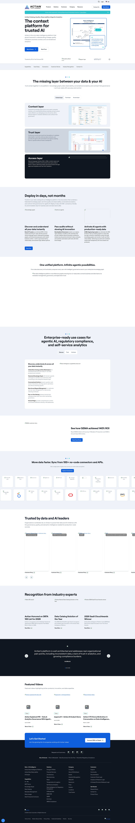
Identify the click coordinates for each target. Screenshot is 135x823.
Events (70, 774)
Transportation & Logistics (53, 782)
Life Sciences (50, 774)
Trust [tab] (67, 352)
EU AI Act (49, 799)
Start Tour (44, 49)
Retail (48, 779)
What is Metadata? (53, 757)
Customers (64, 7)
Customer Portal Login (96, 777)
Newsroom (71, 782)
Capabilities (28, 66)
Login (102, 1)
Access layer (77, 97)
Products (48, 7)
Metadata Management (31, 791)
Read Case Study (76, 440)
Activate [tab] (73, 352)
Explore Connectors (67, 470)
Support (93, 769)
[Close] (108, 12)
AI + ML (27, 781)
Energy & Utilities (51, 769)
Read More (27, 628)
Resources (80, 7)
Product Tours (94, 794)
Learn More (83, 12)
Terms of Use (28, 818)
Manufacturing (50, 777)
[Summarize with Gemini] (68, 752)
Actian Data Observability (31, 772)
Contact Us (96, 7)
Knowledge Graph (29, 786)
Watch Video (28, 726)
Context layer (60, 97)
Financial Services (51, 772)
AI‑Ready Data (50, 791)
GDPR (48, 796)
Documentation (95, 774)
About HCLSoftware (74, 772)
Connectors (45, 66)
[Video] (38, 702)
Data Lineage (28, 794)
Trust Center (72, 792)
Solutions (56, 7)
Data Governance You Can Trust (67, 757)
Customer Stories (55, 66)
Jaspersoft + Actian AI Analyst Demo (67, 717)
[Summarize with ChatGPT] (73, 752)
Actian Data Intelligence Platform (33, 769)
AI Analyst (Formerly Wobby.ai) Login (100, 782)
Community (94, 772)
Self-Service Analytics (52, 784)
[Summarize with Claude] (81, 752)
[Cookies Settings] (3, 820)
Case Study (37, 66)
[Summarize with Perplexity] (77, 752)
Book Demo (106, 7)
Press (70, 784)
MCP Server (28, 784)
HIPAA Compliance (51, 801)
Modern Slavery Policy (37, 818)
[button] (26, 577)
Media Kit (71, 779)
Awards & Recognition (74, 777)
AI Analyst (27, 774)
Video (26, 713)
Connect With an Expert (94, 740)
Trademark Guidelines (56, 818)
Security (70, 818)
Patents (64, 818)
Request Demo (94, 789)
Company (72, 7)
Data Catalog (28, 789)
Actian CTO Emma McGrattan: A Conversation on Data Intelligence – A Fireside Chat (96, 718)
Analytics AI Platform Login (98, 779)
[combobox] (107, 1)
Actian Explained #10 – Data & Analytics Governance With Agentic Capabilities (38, 718)
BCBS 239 (49, 794)
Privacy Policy (47, 818)
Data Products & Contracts (32, 796)
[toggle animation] (109, 59)
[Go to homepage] (33, 7)
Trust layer (68, 97)
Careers (71, 787)
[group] (37, 552)
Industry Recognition (68, 66)
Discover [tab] (61, 352)
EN (108, 1)
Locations (71, 789)
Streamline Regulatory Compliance (85, 757)
